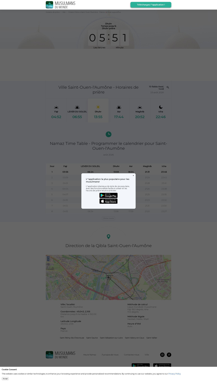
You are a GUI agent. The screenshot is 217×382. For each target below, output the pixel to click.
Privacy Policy (174, 374)
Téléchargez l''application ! (151, 4)
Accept (5, 379)
